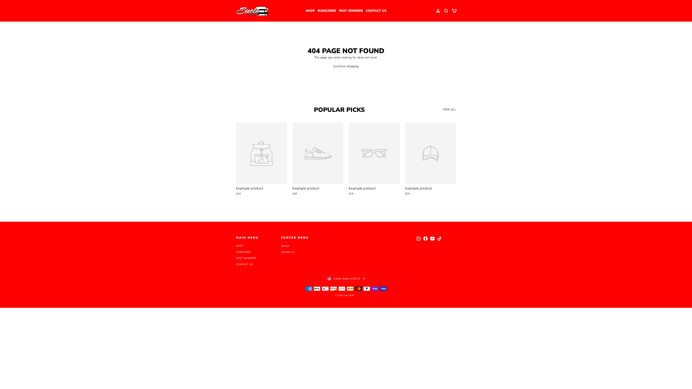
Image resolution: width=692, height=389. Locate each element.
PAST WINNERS (351, 11)
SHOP (310, 11)
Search (285, 245)
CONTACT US (376, 11)
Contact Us (288, 251)
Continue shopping (346, 66)
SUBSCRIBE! (327, 11)
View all (449, 109)
